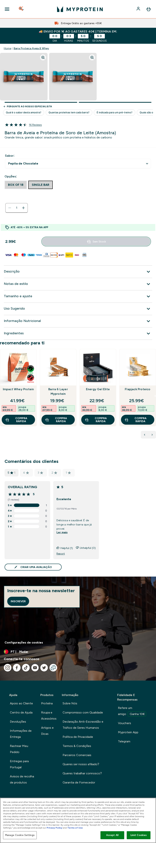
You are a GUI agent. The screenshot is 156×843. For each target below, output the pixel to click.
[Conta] (138, 9)
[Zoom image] (43, 57)
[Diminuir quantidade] (10, 207)
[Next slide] (155, 396)
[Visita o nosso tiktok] (26, 667)
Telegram (124, 741)
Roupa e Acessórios (49, 715)
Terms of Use (75, 827)
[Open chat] (53, 667)
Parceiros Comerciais (77, 755)
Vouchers (124, 723)
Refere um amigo (131, 711)
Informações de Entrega (21, 733)
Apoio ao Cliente (21, 703)
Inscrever (18, 601)
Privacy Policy (54, 827)
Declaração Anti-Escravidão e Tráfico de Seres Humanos (83, 724)
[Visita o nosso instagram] (7, 667)
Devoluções (18, 721)
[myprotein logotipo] (80, 9)
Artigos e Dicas (47, 730)
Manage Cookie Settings (20, 835)
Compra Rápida (21, 420)
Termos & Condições (77, 746)
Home (7, 48)
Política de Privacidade (78, 736)
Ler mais (62, 532)
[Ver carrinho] (148, 9)
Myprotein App (128, 732)
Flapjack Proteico (137, 389)
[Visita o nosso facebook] (17, 667)
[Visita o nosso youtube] (35, 667)
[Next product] (152, 435)
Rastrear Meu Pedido (19, 749)
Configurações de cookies (24, 642)
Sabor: (9, 155)
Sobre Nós (70, 703)
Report (61, 553)
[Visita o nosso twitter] (44, 667)
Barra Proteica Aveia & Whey (31, 48)
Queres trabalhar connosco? (82, 773)
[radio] (16, 185)
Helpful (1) (66, 548)
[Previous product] (144, 435)
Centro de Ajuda (21, 712)
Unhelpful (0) (88, 547)
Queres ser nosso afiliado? (81, 764)
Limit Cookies (139, 835)
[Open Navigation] (7, 9)
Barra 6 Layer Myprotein (58, 391)
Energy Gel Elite (98, 389)
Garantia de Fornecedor (79, 782)
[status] (16, 207)
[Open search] (21, 9)
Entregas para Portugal (19, 764)
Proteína (47, 703)
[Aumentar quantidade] (23, 207)
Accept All (112, 835)
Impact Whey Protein (18, 389)
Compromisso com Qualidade (83, 712)
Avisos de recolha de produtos (22, 779)
